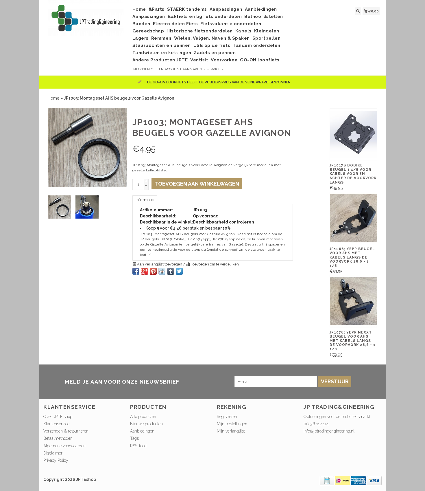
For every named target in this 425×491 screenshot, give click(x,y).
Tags (134, 438)
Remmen (161, 38)
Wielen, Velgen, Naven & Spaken (212, 38)
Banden (141, 23)
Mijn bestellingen (232, 424)
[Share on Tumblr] (170, 271)
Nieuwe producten (146, 424)
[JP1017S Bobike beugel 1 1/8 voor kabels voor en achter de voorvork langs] (353, 134)
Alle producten (143, 416)
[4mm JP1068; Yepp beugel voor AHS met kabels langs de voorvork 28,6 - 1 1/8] (353, 217)
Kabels (243, 31)
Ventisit (199, 60)
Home (139, 9)
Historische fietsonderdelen (200, 31)
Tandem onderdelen (256, 45)
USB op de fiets (211, 45)
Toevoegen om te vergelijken (214, 264)
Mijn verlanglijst (231, 431)
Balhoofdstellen (263, 16)
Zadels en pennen (215, 52)
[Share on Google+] (144, 271)
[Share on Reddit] (161, 271)
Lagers (140, 38)
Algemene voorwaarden (64, 446)
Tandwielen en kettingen (161, 52)
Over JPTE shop (57, 416)
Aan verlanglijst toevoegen (159, 264)
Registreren (227, 416)
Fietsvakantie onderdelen (230, 23)
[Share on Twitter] (179, 271)
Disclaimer (52, 453)
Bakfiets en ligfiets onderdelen (205, 16)
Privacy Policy (55, 460)
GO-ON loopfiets (260, 60)
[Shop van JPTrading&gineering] (86, 21)
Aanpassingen (226, 9)
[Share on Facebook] (135, 271)
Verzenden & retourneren (65, 431)
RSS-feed (138, 446)
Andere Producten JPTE (160, 60)
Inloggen (141, 69)
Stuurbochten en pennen (161, 45)
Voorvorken (224, 60)
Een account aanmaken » (181, 69)
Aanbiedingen (261, 9)
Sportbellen (266, 38)
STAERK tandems (187, 9)
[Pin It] (153, 271)
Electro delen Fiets (175, 23)
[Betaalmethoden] (327, 480)
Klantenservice (56, 424)
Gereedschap (148, 31)
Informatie (145, 199)
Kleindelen (266, 31)
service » (215, 69)
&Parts (157, 9)
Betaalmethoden (58, 438)
